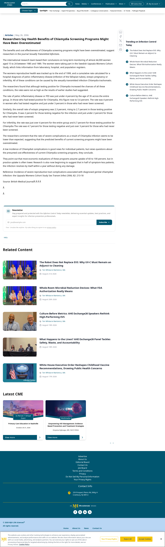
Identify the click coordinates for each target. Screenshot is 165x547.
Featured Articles (116, 11)
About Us (82, 459)
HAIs (6, 237)
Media (84, 4)
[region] (82, 539)
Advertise (82, 456)
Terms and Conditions (82, 471)
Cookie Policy (24, 544)
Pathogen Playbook (138, 11)
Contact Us (83, 465)
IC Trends (127, 11)
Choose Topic (27, 10)
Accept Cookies (145, 539)
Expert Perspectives (68, 11)
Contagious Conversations (99, 11)
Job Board (82, 468)
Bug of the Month (83, 11)
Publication (110, 4)
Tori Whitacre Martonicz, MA (53, 270)
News (77, 4)
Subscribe (103, 222)
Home (65, 528)
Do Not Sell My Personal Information (82, 476)
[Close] (161, 539)
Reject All (128, 539)
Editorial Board (82, 462)
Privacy (82, 473)
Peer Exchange (55, 11)
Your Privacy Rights (82, 479)
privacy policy (51, 227)
